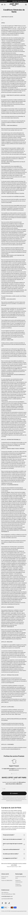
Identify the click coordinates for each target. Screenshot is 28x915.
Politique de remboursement (18, 881)
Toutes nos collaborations (6, 880)
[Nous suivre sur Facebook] (2, 903)
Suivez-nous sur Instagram (4, 877)
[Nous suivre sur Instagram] (6, 903)
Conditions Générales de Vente (20, 877)
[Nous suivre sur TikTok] (9, 903)
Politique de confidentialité (18, 885)
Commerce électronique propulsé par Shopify (18, 911)
